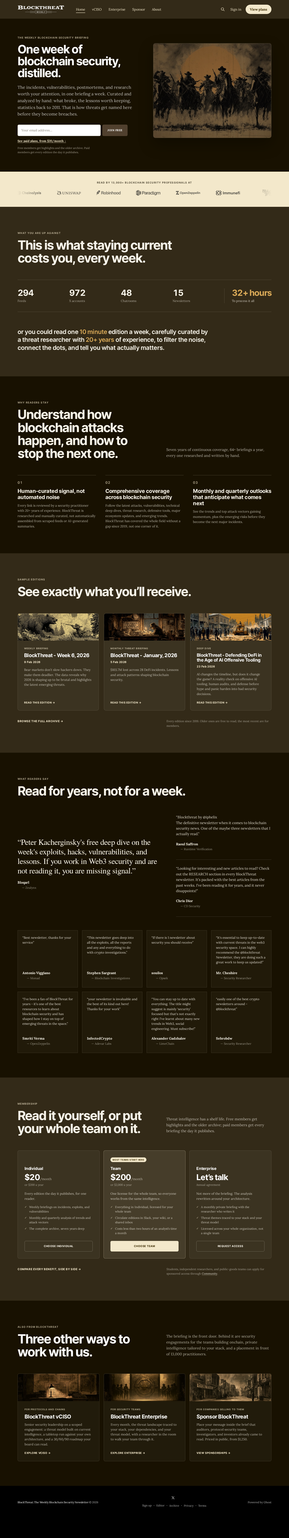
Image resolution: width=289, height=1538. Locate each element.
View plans (258, 9)
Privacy (189, 1505)
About (156, 9)
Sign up (147, 1505)
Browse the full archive (40, 721)
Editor (160, 1505)
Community (209, 1273)
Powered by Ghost (259, 1502)
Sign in (235, 9)
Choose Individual (58, 1246)
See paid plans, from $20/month (42, 141)
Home (80, 9)
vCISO (97, 9)
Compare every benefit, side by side (49, 1269)
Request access (230, 1246)
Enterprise (117, 9)
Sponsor (138, 9)
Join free (114, 130)
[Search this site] (222, 9)
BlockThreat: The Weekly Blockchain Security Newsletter (53, 1502)
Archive (174, 1505)
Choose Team (144, 1246)
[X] (173, 1497)
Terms (202, 1505)
